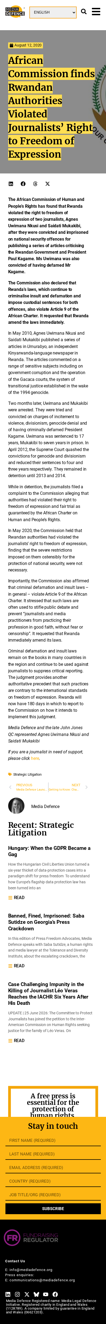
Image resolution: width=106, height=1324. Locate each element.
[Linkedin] (8, 1294)
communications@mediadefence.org (42, 1280)
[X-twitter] (27, 1294)
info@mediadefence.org (31, 1270)
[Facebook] (55, 1294)
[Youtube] (45, 1294)
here (35, 758)
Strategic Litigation (27, 774)
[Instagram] (17, 1294)
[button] (11, 184)
